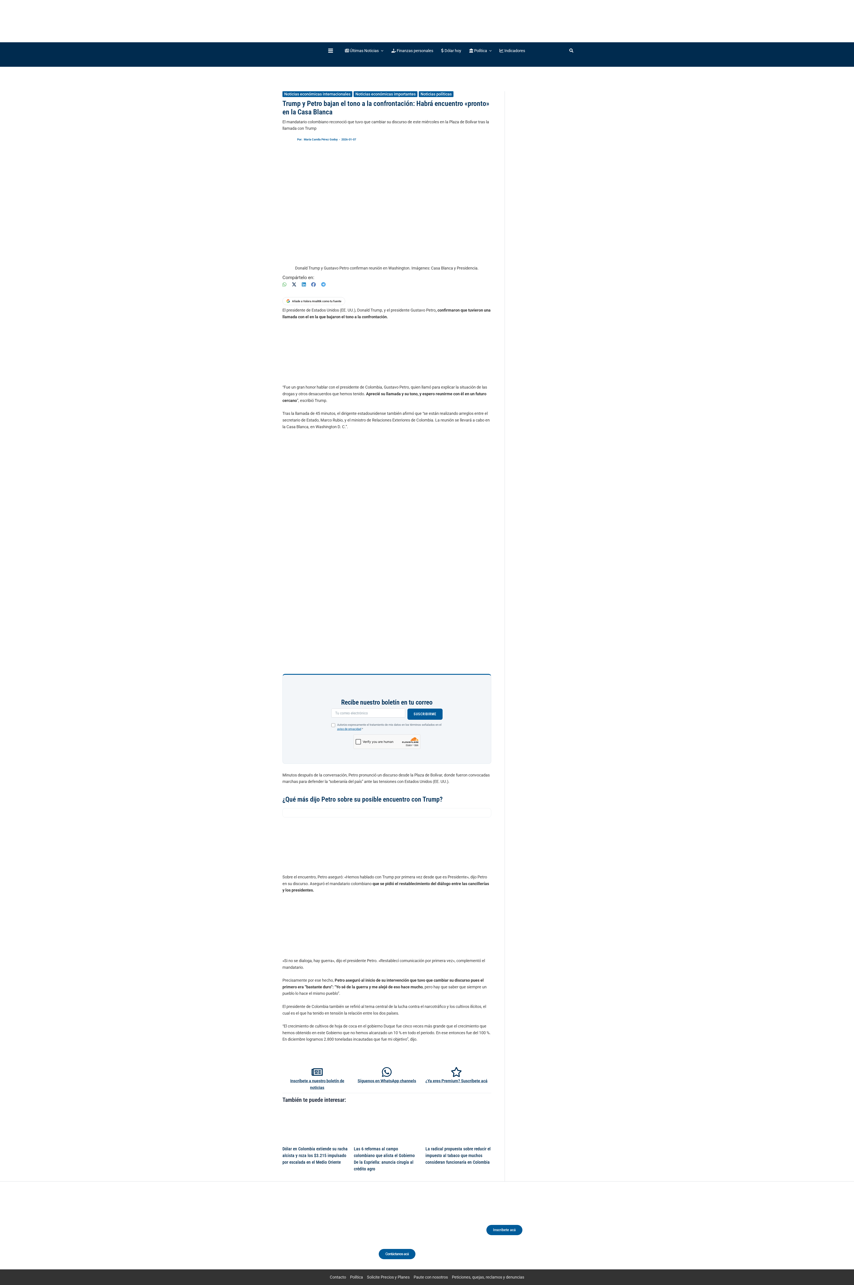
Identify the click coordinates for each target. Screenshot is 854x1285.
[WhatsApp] (284, 284)
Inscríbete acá (504, 1230)
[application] (381, 50)
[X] (294, 284)
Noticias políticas (436, 94)
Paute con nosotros (431, 1277)
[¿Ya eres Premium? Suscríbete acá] (456, 1072)
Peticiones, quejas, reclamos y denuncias (488, 1277)
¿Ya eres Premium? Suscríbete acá (456, 1080)
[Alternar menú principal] (330, 50)
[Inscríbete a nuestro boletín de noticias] (317, 1072)
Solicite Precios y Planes (388, 1277)
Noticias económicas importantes (385, 94)
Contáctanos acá (397, 1254)
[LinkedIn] (304, 284)
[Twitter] (299, 1233)
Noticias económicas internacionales (317, 94)
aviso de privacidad (349, 729)
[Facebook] (313, 284)
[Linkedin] (307, 1233)
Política (356, 1277)
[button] (364, 50)
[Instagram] (315, 1233)
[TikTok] (323, 1233)
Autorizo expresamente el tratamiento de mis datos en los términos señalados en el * (389, 727)
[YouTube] (332, 1233)
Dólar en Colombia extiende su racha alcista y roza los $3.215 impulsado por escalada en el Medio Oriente (315, 1155)
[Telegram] (323, 284)
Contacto (338, 1277)
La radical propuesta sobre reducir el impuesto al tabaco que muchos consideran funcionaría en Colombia (458, 1155)
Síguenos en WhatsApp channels (387, 1080)
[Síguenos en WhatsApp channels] (386, 1072)
